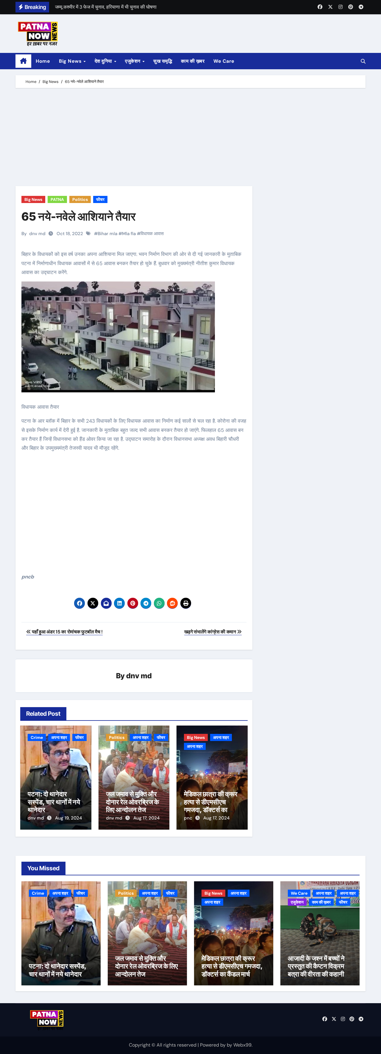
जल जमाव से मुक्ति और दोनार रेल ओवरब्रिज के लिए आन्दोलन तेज (132, 802)
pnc (188, 818)
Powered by (213, 1045)
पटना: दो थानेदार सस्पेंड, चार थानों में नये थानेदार (54, 802)
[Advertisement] (191, 138)
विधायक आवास (152, 234)
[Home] (23, 61)
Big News (71, 61)
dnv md (37, 234)
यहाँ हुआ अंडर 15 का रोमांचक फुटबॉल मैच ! (67, 632)
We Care (224, 61)
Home (43, 61)
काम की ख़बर (192, 61)
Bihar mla (107, 234)
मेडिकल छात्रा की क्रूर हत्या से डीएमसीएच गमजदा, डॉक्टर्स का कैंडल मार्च (211, 805)
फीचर (100, 199)
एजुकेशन (133, 61)
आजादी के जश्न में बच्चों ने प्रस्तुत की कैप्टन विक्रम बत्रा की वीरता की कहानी (316, 966)
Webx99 (242, 1045)
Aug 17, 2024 (146, 818)
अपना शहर (59, 737)
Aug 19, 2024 (68, 818)
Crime (37, 737)
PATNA (57, 199)
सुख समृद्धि (162, 61)
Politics (80, 199)
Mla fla (129, 234)
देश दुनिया (104, 61)
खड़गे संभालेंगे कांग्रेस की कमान (210, 632)
